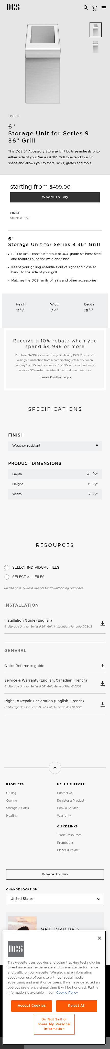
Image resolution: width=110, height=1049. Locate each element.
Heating (12, 815)
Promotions (65, 842)
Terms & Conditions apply (55, 377)
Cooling (11, 800)
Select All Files (28, 577)
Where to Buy (55, 197)
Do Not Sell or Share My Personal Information (54, 1024)
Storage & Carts (17, 808)
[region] (54, 987)
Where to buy (55, 874)
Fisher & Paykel (68, 850)
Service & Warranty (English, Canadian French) (45, 683)
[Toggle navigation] (104, 8)
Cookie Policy (67, 992)
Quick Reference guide (24, 666)
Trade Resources (69, 835)
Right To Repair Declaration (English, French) (44, 704)
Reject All (77, 1005)
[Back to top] (55, 768)
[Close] (99, 938)
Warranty (64, 815)
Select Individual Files (35, 567)
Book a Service (67, 808)
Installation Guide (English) (48, 623)
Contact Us (65, 793)
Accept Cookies (32, 1005)
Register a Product (70, 800)
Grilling (11, 793)
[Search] (86, 8)
